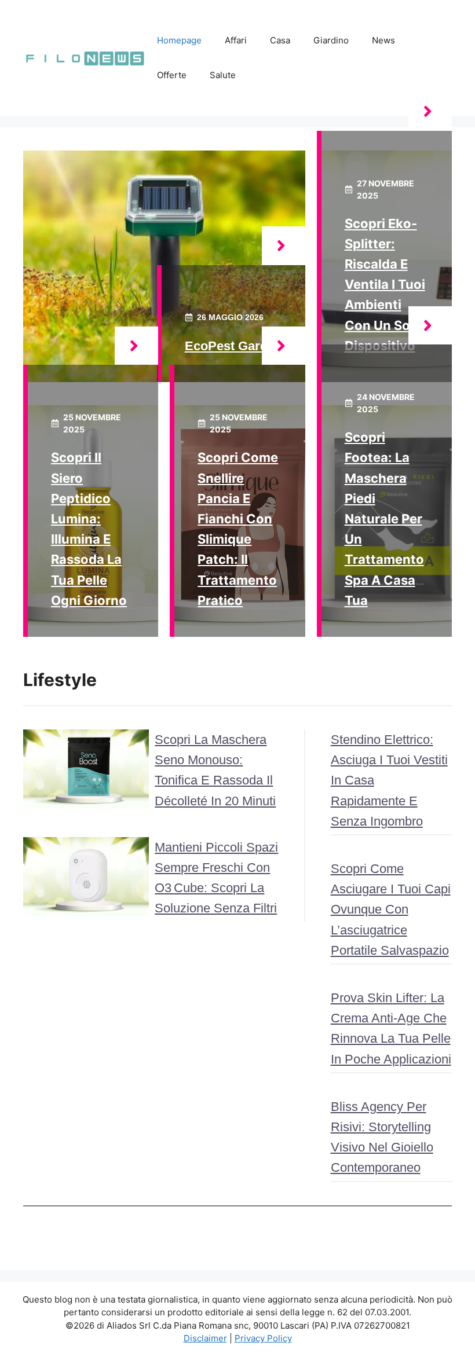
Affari (236, 40)
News (383, 40)
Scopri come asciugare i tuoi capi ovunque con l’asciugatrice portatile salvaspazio (391, 909)
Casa (280, 40)
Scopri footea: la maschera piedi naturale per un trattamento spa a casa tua (384, 519)
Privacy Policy (263, 1338)
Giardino (331, 40)
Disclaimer (205, 1338)
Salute (223, 74)
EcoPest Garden (233, 346)
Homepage (179, 40)
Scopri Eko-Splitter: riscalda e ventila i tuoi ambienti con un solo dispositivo (385, 284)
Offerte (172, 74)
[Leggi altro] (283, 245)
